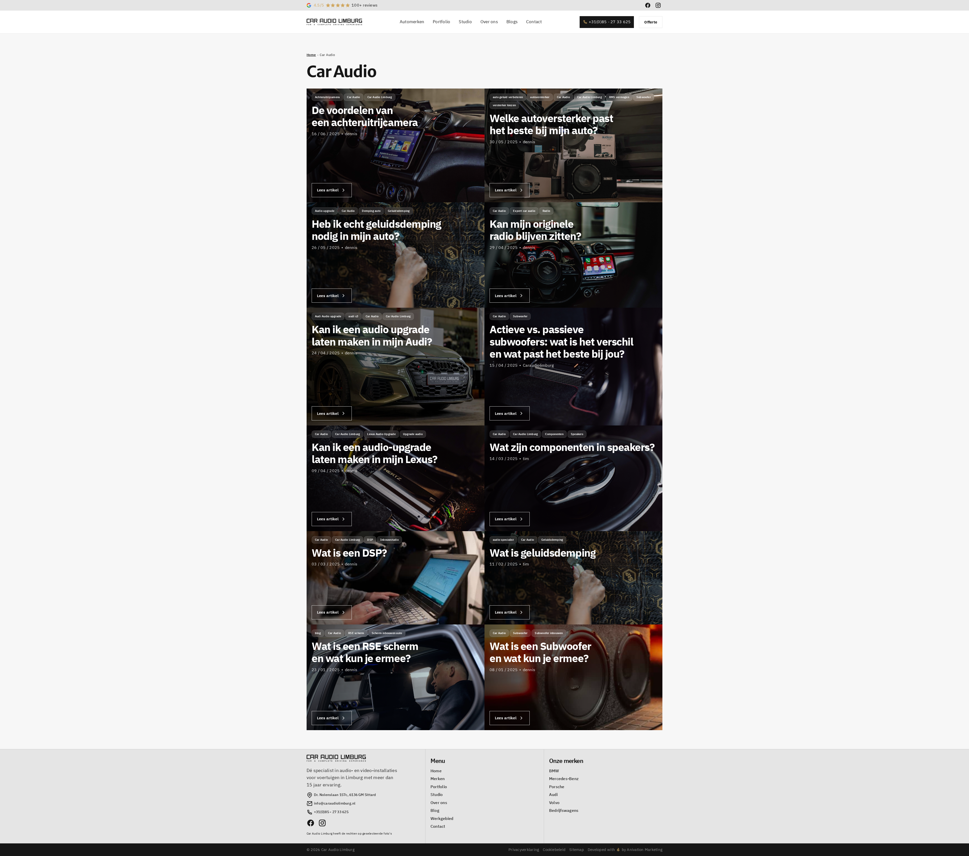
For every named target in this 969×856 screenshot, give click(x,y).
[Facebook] (311, 823)
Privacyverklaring (523, 849)
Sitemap (576, 849)
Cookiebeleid (554, 849)
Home (311, 55)
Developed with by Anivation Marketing (625, 849)
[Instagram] (322, 823)
